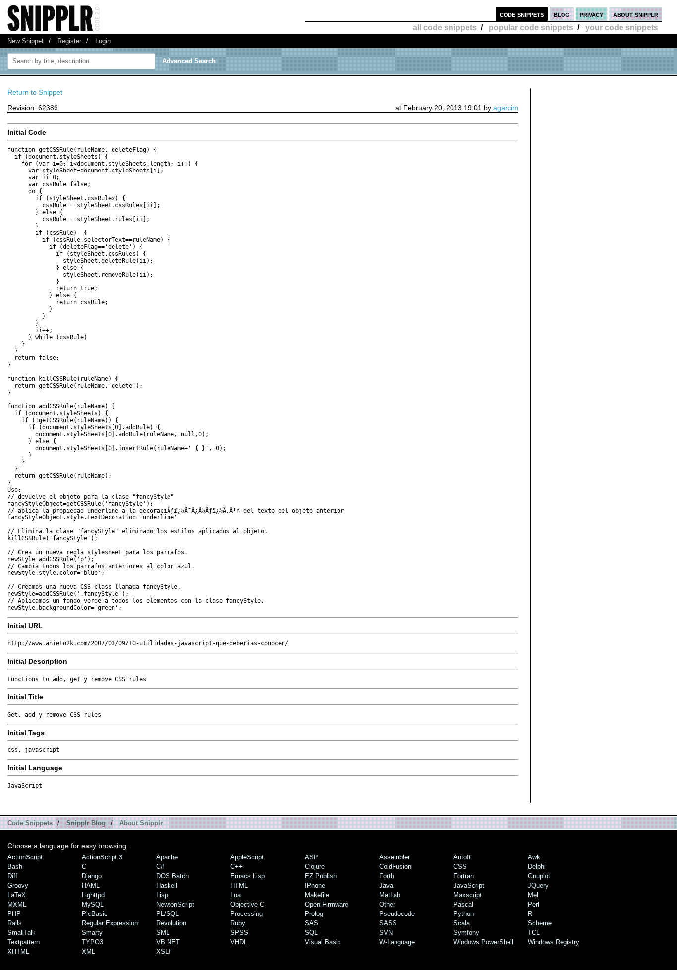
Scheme (540, 923)
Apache (167, 857)
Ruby (237, 923)
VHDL (238, 942)
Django (92, 876)
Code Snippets (30, 823)
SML (162, 932)
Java (386, 885)
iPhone (315, 885)
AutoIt (462, 857)
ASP (311, 857)
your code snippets (621, 27)
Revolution (171, 923)
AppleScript (247, 857)
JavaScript (468, 885)
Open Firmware (326, 904)
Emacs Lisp (247, 876)
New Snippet (25, 41)
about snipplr (635, 14)
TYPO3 (92, 942)
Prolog (314, 913)
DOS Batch (172, 876)
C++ (236, 866)
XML (88, 951)
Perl (533, 904)
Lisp (162, 895)
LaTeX (16, 895)
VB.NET (168, 942)
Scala (461, 923)
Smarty (92, 932)
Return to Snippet (34, 92)
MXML (16, 904)
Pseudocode (397, 913)
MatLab (389, 895)
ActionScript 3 (102, 857)
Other (387, 904)
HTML (239, 885)
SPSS (239, 932)
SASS (388, 923)
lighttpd (93, 895)
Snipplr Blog (86, 823)
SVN (386, 932)
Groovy (17, 885)
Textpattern (23, 942)
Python (463, 913)
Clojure (315, 866)
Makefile (317, 895)
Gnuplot (539, 876)
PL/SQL (167, 913)
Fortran (463, 876)
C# (160, 866)
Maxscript (467, 895)
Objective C (247, 904)
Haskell (166, 885)
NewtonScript (175, 904)
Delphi (537, 866)
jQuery (538, 885)
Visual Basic (323, 942)
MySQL (93, 904)
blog (562, 14)
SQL (311, 932)
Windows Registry (553, 942)
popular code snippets (531, 27)
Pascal (463, 904)
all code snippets (445, 27)
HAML (91, 885)
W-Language (397, 942)
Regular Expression (110, 923)
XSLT (164, 951)
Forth (386, 876)
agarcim (505, 108)
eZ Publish (321, 876)
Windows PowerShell (483, 942)
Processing (246, 913)
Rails (14, 923)
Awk (534, 857)
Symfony (466, 932)
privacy (591, 14)
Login (103, 41)
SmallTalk (21, 932)
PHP (14, 913)
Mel (533, 895)
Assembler (394, 857)
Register (69, 41)
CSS (460, 866)
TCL (534, 932)
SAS (311, 923)
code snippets (522, 14)
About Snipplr (141, 823)
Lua (235, 895)
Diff (12, 876)
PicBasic (95, 913)
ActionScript (25, 857)
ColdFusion (395, 866)
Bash (14, 866)
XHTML (18, 951)
